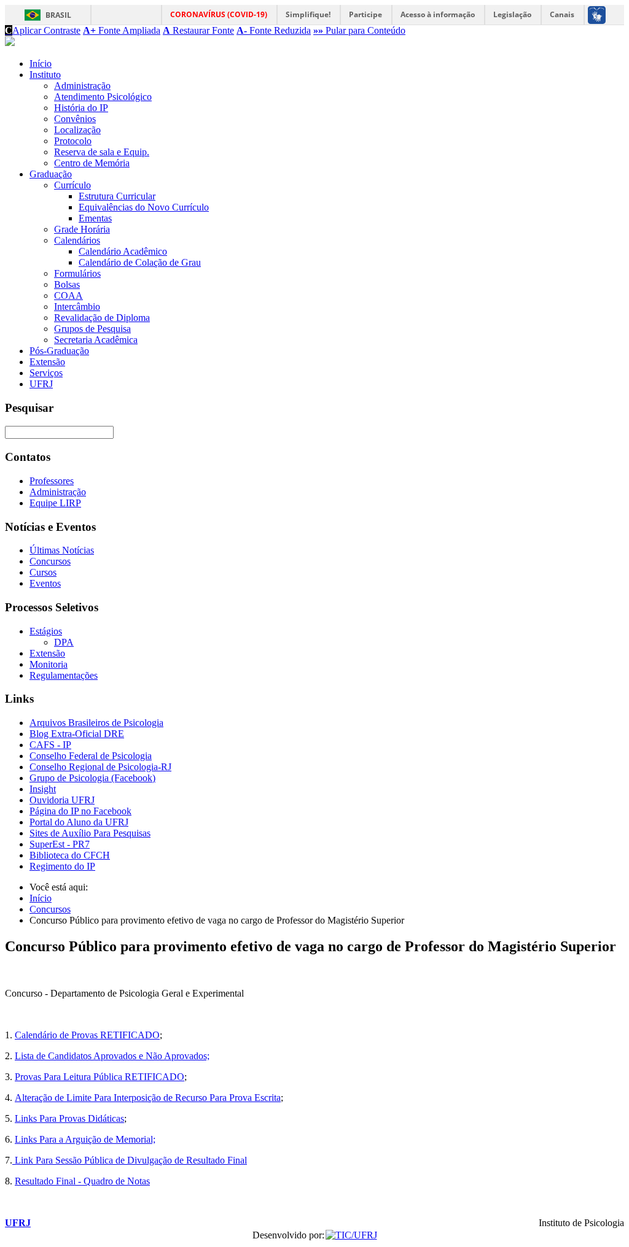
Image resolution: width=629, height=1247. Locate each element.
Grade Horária (82, 229)
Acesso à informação (437, 14)
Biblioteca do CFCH (69, 855)
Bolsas (67, 284)
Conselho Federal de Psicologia (90, 756)
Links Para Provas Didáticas (69, 1118)
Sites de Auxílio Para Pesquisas (89, 833)
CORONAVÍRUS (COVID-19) (218, 14)
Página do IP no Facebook (80, 811)
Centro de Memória (92, 163)
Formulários (77, 273)
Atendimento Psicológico (103, 96)
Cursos (43, 572)
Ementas (95, 218)
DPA (64, 642)
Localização (77, 130)
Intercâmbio (77, 306)
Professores (51, 481)
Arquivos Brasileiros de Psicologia (96, 722)
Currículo (72, 185)
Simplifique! (308, 14)
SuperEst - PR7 (59, 844)
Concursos (50, 561)
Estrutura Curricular (117, 196)
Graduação (50, 174)
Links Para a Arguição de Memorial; (85, 1139)
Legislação (512, 14)
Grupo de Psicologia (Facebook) (92, 778)
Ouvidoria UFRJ (62, 800)
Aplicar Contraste (42, 30)
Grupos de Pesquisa (92, 328)
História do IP (81, 107)
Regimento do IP (62, 866)
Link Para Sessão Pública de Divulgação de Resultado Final (129, 1160)
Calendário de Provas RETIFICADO (87, 1035)
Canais (562, 14)
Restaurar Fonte (198, 30)
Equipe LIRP (55, 503)
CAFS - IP (50, 744)
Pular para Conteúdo (359, 30)
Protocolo (73, 141)
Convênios (75, 119)
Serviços (46, 373)
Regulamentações (63, 675)
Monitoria (48, 664)
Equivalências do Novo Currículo (144, 207)
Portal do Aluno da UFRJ (78, 822)
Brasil (58, 15)
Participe (365, 14)
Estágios (45, 631)
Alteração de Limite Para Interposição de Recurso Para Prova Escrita (148, 1097)
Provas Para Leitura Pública (70, 1076)
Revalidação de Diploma (102, 317)
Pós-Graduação (59, 351)
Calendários (77, 240)
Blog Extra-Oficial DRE (76, 733)
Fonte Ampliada (121, 30)
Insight (42, 789)
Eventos (45, 583)
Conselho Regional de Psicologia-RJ (100, 767)
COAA (68, 295)
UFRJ (41, 384)
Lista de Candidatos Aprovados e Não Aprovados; (112, 1056)
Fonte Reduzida (273, 30)
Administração (82, 85)
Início (40, 63)
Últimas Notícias (61, 550)
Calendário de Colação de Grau (140, 262)
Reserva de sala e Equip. (101, 152)
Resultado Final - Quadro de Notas (82, 1181)
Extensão (47, 362)
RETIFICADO (154, 1076)
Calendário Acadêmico (123, 251)
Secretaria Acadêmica (96, 339)
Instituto (45, 74)
